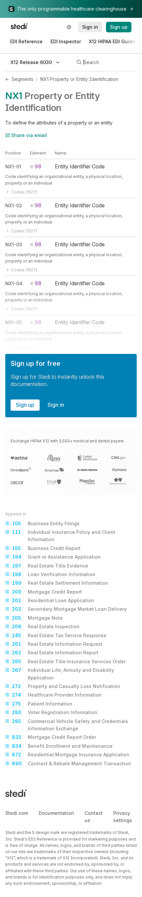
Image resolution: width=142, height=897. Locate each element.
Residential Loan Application (53, 600)
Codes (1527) (24, 192)
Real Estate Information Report (55, 652)
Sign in (56, 404)
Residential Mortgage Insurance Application (70, 754)
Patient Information (42, 704)
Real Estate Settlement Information (60, 583)
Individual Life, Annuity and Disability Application (63, 673)
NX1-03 (13, 244)
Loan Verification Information (53, 574)
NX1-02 (13, 205)
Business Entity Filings (46, 523)
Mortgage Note (37, 618)
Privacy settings (122, 816)
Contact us (94, 816)
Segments (22, 79)
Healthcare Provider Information (57, 695)
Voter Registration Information (54, 712)
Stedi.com (16, 813)
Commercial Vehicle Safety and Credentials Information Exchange (70, 724)
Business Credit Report (46, 548)
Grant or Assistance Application (56, 557)
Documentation (56, 813)
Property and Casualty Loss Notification (66, 686)
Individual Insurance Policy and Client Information (63, 535)
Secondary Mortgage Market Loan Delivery (69, 609)
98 (38, 166)
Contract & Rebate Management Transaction (71, 763)
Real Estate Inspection (46, 626)
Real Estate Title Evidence (50, 566)
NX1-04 (13, 283)
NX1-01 (13, 166)
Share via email (29, 135)
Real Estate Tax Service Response (59, 635)
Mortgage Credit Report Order (54, 737)
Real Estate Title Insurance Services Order (68, 661)
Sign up (25, 404)
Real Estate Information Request (57, 644)
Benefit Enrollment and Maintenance (62, 746)
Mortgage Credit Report (47, 592)
